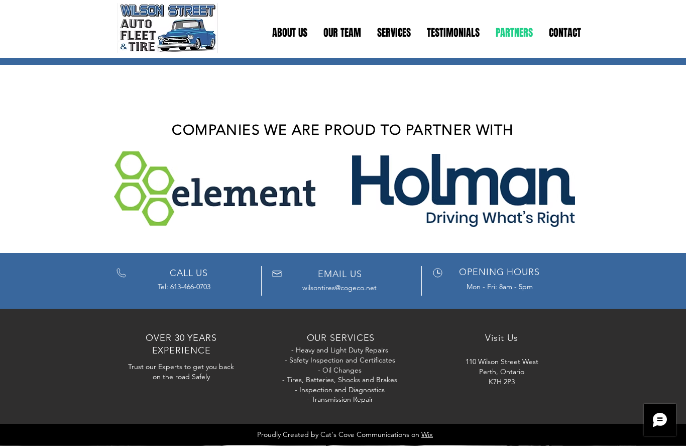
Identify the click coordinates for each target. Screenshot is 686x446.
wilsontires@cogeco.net (339, 287)
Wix (427, 434)
